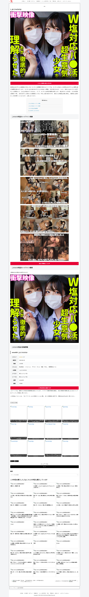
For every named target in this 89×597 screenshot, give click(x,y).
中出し (13, 461)
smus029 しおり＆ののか (34, 110)
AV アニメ (33, 1)
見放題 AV (38, 1)
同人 (50, 1)
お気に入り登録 (14, 402)
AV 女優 (28, 1)
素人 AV (17, 461)
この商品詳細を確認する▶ (44, 388)
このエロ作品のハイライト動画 (34, 105)
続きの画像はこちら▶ (44, 263)
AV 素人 (23, 1)
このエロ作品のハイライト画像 (34, 103)
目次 (43, 100)
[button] (77, 474)
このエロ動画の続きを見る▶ (44, 83)
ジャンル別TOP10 (44, 1)
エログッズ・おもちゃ (67, 1)
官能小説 (54, 1)
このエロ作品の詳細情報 (33, 108)
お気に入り (59, 1)
